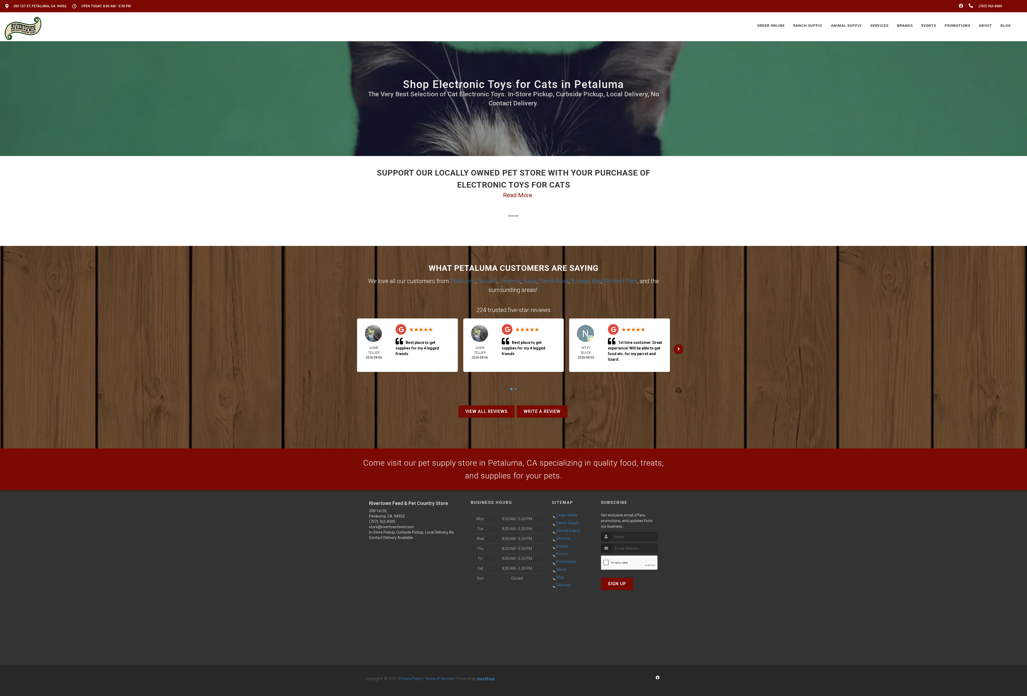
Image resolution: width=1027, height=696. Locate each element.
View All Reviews (486, 411)
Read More (517, 195)
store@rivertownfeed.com (391, 527)
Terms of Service (438, 678)
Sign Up (617, 583)
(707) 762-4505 (382, 521)
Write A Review (542, 411)
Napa (530, 281)
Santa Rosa (554, 281)
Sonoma (510, 281)
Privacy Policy (410, 678)
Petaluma (463, 281)
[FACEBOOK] (961, 6)
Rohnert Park (620, 281)
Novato (487, 281)
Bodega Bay (586, 281)
